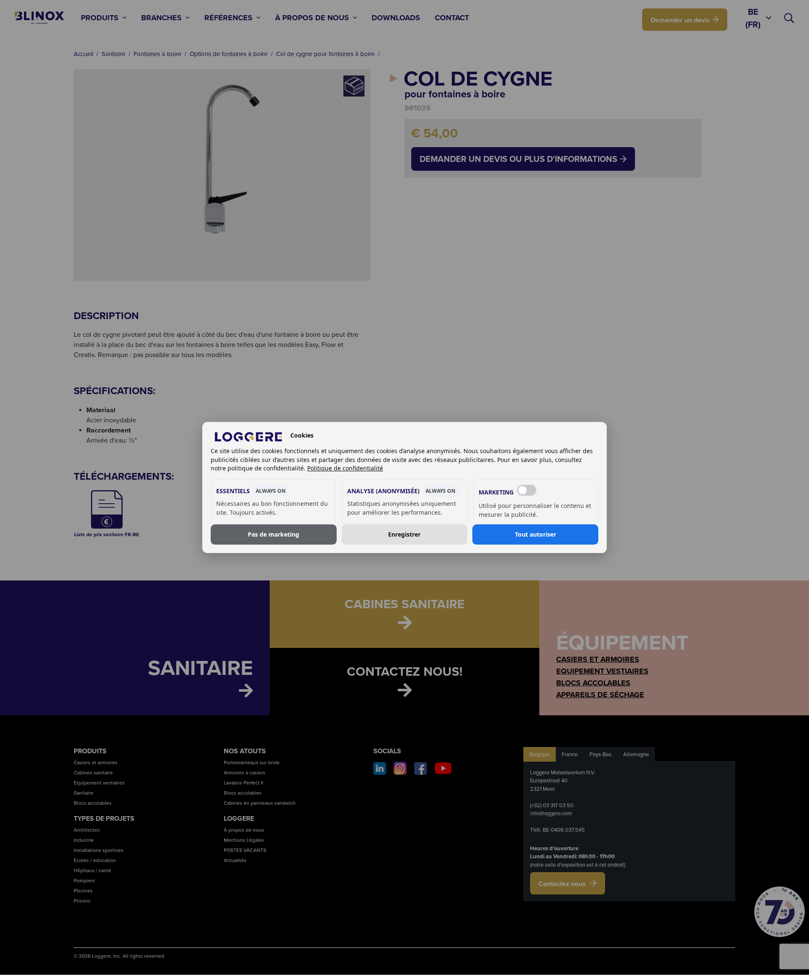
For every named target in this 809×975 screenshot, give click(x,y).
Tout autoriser (535, 534)
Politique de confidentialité (345, 468)
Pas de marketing (273, 534)
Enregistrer (404, 534)
